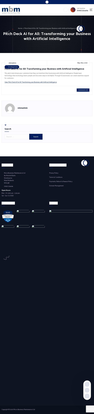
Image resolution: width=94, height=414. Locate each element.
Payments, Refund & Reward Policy (60, 181)
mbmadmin (23, 108)
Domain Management (56, 186)
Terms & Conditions (55, 177)
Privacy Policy (53, 173)
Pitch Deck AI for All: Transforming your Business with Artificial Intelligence (50, 28)
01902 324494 (82, 10)
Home (20, 28)
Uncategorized (13, 67)
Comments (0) (83, 90)
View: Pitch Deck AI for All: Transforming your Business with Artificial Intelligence (31, 82)
